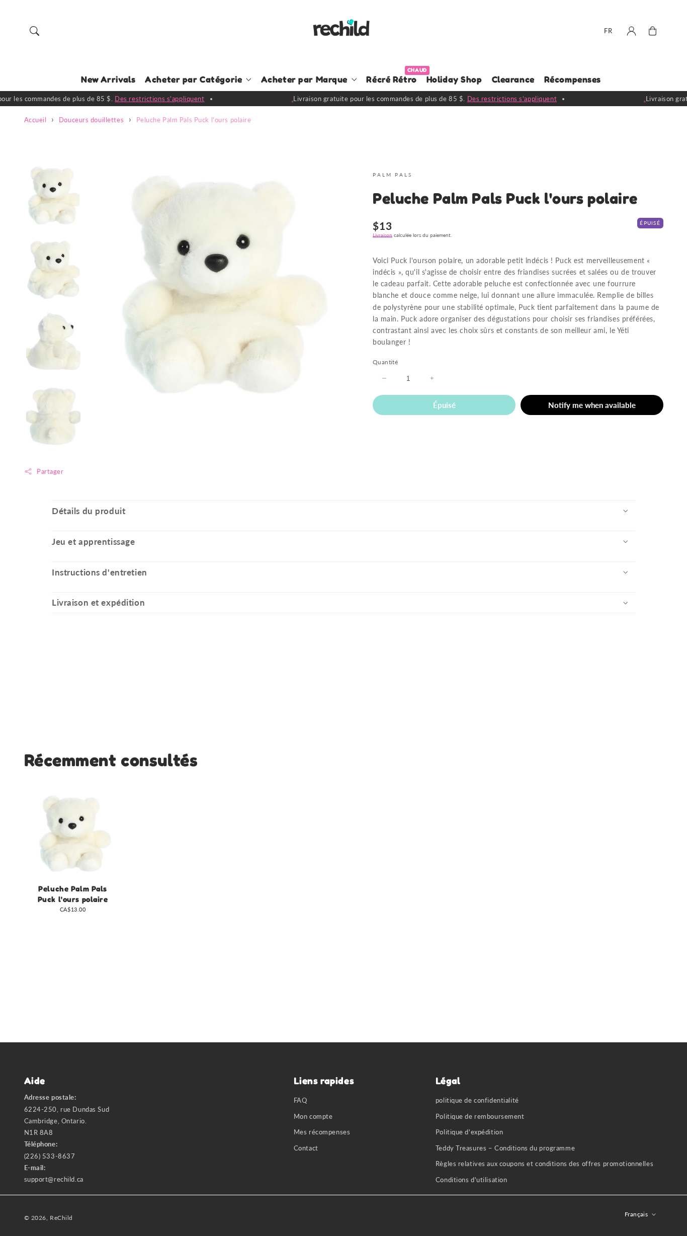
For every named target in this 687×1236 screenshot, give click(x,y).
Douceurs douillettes (91, 120)
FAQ (300, 1100)
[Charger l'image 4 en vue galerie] (53, 416)
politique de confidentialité (477, 1100)
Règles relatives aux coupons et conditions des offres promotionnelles (544, 1164)
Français (636, 1214)
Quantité (385, 362)
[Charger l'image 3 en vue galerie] (53, 342)
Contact (306, 1148)
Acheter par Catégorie (193, 79)
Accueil (35, 120)
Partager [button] (50, 471)
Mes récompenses (322, 1132)
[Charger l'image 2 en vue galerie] (53, 269)
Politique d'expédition (469, 1132)
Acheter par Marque (304, 79)
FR (608, 31)
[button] (34, 31)
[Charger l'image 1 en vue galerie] (53, 196)
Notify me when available (592, 404)
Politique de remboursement (480, 1116)
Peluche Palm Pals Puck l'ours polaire (193, 120)
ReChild (61, 1217)
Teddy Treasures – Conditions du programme (505, 1148)
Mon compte (313, 1116)
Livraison (382, 234)
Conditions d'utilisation (471, 1180)
